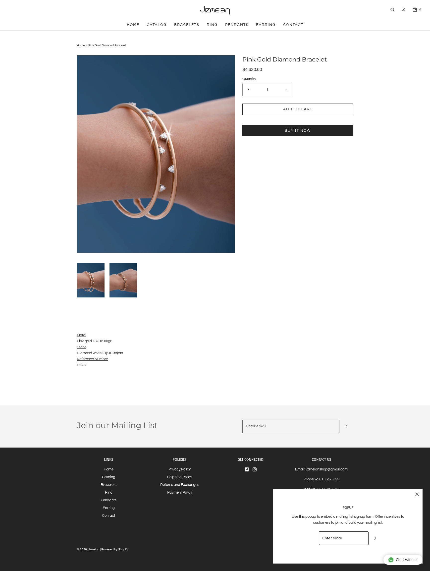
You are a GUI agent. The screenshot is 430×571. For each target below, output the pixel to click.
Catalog (157, 25)
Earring (266, 25)
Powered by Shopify (114, 549)
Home (133, 25)
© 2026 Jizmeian (88, 549)
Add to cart (297, 109)
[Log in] (404, 9)
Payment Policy (179, 492)
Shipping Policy (179, 477)
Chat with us (407, 559)
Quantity (249, 79)
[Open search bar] (392, 9)
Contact (293, 25)
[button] (91, 280)
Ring (212, 25)
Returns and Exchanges (179, 485)
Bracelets (186, 25)
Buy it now (298, 130)
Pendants (237, 25)
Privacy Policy (179, 469)
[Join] (346, 426)
